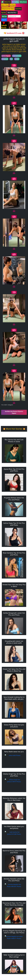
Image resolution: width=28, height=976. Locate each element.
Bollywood (5, 59)
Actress (17, 59)
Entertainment (17, 56)
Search (4, 20)
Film (11, 59)
